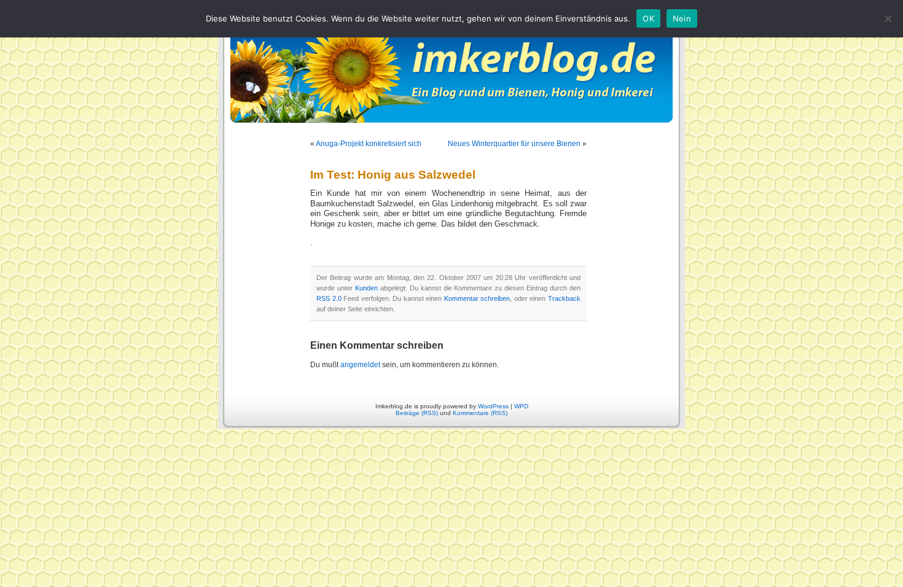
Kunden (366, 288)
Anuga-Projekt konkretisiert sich (368, 143)
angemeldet (360, 364)
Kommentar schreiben (477, 298)
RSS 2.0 (329, 298)
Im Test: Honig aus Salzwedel (392, 174)
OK (648, 18)
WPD (521, 406)
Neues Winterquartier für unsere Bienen (514, 143)
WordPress (493, 406)
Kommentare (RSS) (480, 413)
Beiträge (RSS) (417, 413)
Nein (682, 18)
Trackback (564, 298)
